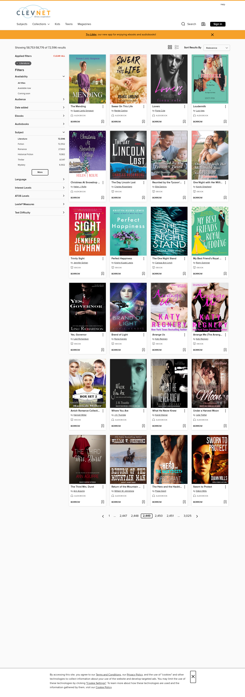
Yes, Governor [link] (78, 334)
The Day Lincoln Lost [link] (124, 182)
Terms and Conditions (108, 674)
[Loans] (203, 25)
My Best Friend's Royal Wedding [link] (208, 258)
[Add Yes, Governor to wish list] (102, 350)
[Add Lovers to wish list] (184, 122)
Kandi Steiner (161, 415)
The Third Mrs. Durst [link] (82, 486)
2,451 (170, 516)
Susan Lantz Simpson (84, 110)
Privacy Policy (135, 674)
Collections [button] (40, 24)
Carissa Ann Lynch (163, 262)
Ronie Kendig (120, 339)
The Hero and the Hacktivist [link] (167, 486)
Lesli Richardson (81, 339)
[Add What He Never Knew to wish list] (184, 426)
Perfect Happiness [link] (122, 258)
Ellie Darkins (161, 186)
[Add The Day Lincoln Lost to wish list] (143, 198)
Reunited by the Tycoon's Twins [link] (167, 182)
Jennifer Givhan (81, 262)
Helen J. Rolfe (80, 186)
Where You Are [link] (120, 410)
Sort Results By (192, 47)
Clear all (59, 56)
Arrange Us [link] (158, 334)
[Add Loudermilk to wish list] (225, 122)
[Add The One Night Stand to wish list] (184, 274)
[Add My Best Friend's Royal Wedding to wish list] (225, 274)
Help (223, 4)
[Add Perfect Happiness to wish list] (143, 274)
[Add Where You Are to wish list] (143, 426)
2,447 (123, 516)
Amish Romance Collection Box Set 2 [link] (86, 410)
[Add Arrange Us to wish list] (184, 350)
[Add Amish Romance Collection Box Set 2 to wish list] (102, 426)
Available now (24, 88)
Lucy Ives (200, 110)
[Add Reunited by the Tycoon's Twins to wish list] (184, 198)
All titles (21, 83)
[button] (188, 25)
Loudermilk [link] (199, 106)
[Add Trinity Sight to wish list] (102, 274)
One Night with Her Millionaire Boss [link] (208, 182)
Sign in (218, 24)
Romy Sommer (203, 262)
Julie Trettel (201, 415)
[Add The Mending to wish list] (102, 122)
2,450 (159, 516)
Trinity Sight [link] (77, 258)
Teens (69, 24)
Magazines (84, 24)
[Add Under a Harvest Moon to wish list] (225, 426)
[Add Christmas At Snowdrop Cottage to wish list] (102, 198)
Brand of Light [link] (120, 334)
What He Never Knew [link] (164, 410)
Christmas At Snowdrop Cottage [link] (86, 182)
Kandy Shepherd (203, 186)
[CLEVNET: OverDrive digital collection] (33, 11)
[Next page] (197, 516)
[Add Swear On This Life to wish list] (143, 122)
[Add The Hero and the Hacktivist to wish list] (184, 502)
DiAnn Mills (201, 491)
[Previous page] (103, 516)
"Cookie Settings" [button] (96, 683)
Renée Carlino (121, 110)
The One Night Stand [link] (164, 258)
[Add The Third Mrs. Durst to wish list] (102, 502)
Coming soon (24, 93)
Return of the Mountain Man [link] (127, 486)
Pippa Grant (160, 491)
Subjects (22, 24)
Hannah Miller (80, 415)
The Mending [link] (78, 106)
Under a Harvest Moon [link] (206, 410)
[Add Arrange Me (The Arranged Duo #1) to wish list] (225, 350)
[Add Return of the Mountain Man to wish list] (143, 502)
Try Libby (91, 34)
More (40, 172)
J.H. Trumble (120, 415)
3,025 (188, 516)
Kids (57, 24)
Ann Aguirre (79, 491)
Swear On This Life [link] (122, 106)
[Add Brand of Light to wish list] (143, 350)
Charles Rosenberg (123, 186)
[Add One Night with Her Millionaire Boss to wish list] (225, 198)
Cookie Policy (104, 687)
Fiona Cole (160, 110)
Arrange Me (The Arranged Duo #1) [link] (208, 334)
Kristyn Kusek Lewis (123, 262)
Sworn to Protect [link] (202, 486)
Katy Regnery (161, 339)
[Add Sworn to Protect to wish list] (225, 502)
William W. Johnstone (124, 491)
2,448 (134, 516)
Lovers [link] (156, 106)
